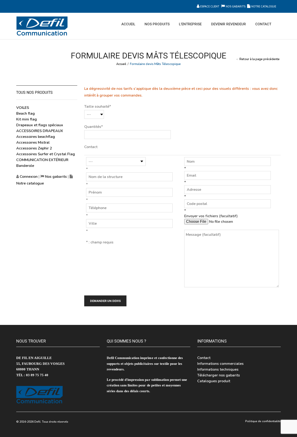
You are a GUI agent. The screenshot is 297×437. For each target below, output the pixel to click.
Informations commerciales (220, 363)
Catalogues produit (213, 381)
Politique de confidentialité (263, 421)
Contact (203, 357)
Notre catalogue (263, 6)
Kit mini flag (26, 119)
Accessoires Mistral (33, 142)
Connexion (28, 176)
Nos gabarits (236, 6)
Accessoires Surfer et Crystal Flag (45, 154)
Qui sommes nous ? (126, 341)
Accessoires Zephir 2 (34, 148)
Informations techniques (218, 369)
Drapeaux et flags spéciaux (39, 125)
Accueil (121, 64)
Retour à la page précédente (259, 59)
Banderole (25, 165)
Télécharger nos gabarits (218, 375)
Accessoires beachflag (35, 136)
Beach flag (25, 113)
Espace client (209, 6)
